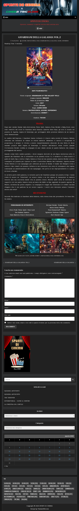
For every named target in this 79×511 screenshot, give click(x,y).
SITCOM (64, 497)
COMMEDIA (69, 489)
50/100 (7, 483)
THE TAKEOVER (9, 398)
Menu (6, 17)
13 (39, 451)
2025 (45, 486)
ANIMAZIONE (54, 486)
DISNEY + (37, 255)
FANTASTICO (8, 494)
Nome (7, 300)
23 (69, 455)
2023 (30, 486)
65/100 (25, 483)
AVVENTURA (65, 486)
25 (19, 459)
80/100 (52, 483)
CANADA (36, 489)
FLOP (25, 494)
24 (9, 459)
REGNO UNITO (44, 497)
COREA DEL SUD (26, 491)
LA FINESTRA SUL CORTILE (13, 404)
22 (59, 455)
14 (49, 451)
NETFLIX (68, 494)
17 (9, 455)
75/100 (43, 483)
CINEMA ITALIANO (48, 489)
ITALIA (60, 494)
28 (49, 459)
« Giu (6, 466)
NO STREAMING (9, 497)
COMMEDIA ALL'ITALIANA (11, 491)
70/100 (27, 255)
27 (39, 459)
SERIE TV (55, 497)
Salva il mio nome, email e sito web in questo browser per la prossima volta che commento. (38, 323)
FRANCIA (33, 494)
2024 (37, 486)
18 (19, 455)
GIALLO (42, 494)
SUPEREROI (65, 41)
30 (69, 459)
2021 (14, 486)
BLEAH (28, 489)
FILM (38, 41)
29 (59, 459)
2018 (68, 483)
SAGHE (59, 41)
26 (29, 459)
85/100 (61, 483)
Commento (9, 276)
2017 (23, 255)
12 (29, 451)
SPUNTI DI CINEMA (39, 21)
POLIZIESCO (21, 497)
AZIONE (24, 41)
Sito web (7, 315)
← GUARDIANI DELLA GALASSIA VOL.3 (16, 263)
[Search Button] (75, 17)
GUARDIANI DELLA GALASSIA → (65, 263)
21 (49, 455)
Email (7, 308)
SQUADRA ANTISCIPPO (12, 394)
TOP (16, 499)
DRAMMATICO (48, 491)
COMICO (59, 489)
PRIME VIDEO (32, 497)
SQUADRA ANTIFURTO (12, 391)
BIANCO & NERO (18, 489)
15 (59, 451)
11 (19, 451)
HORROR (51, 494)
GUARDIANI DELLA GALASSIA (48, 41)
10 (9, 451)
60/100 (16, 483)
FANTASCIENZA (31, 41)
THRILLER (8, 499)
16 (69, 451)
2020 (7, 486)
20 (39, 455)
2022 (22, 486)
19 (29, 455)
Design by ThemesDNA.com (39, 509)
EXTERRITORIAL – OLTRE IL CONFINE (17, 401)
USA (62, 255)
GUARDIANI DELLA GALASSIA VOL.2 (39, 37)
